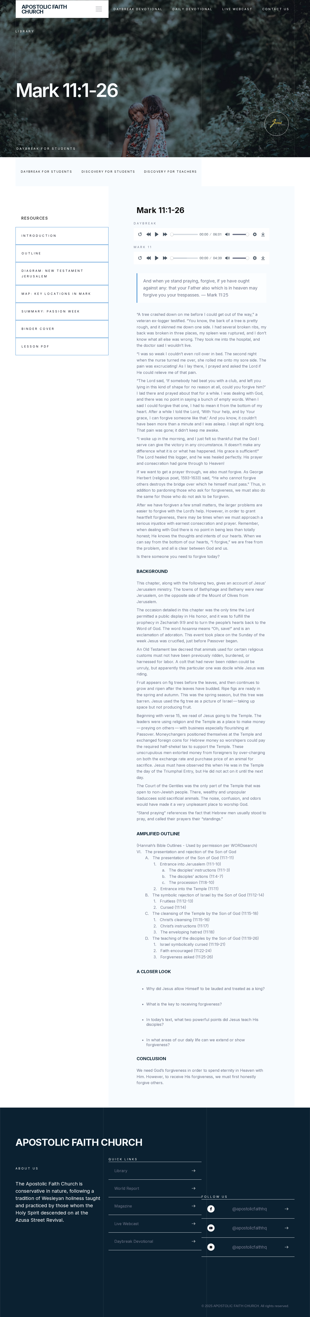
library (25, 31)
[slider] (184, 234)
